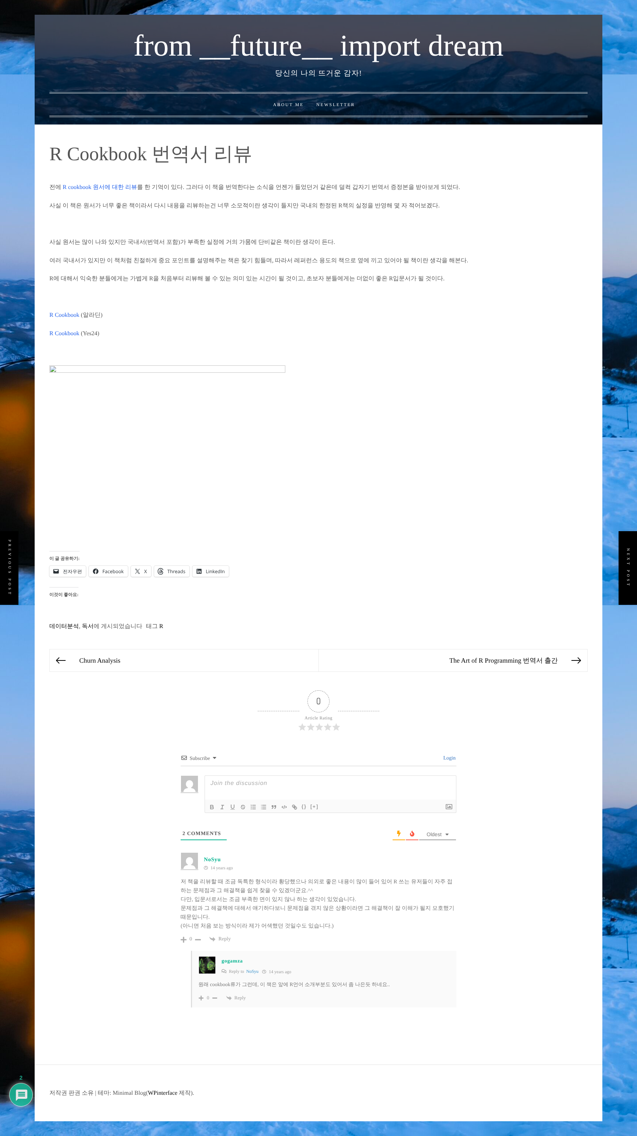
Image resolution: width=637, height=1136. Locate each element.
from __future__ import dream (318, 45)
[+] (314, 806)
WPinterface (162, 1093)
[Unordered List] (263, 807)
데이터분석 (64, 626)
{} (304, 806)
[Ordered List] (253, 807)
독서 (88, 626)
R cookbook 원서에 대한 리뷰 (100, 187)
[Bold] (212, 807)
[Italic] (222, 807)
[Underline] (232, 807)
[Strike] (243, 807)
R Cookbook (64, 315)
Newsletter (335, 104)
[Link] (294, 807)
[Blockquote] (274, 807)
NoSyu (212, 860)
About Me (288, 104)
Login (449, 758)
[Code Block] (284, 807)
